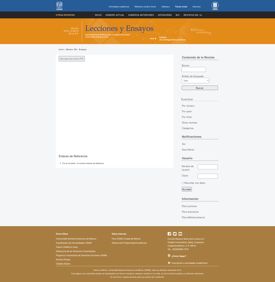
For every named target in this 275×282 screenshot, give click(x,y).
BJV (178, 14)
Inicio (98, 14)
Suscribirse (188, 149)
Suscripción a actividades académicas (190, 262)
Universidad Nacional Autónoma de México (76, 238)
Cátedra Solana (63, 263)
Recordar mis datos (194, 183)
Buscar (185, 65)
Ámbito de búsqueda (193, 76)
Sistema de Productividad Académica (129, 242)
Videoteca (165, 6)
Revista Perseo (63, 259)
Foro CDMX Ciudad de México (126, 238)
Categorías (165, 14)
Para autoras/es (190, 211)
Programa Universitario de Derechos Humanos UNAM (81, 255)
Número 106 (71, 49)
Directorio (197, 6)
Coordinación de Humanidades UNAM (74, 242)
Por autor (187, 111)
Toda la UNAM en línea (66, 246)
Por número (188, 105)
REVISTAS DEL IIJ (193, 14)
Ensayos (83, 49)
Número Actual (115, 14)
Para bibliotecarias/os (193, 217)
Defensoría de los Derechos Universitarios (76, 251)
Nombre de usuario (188, 167)
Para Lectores (189, 206)
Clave (185, 175)
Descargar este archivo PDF (72, 58)
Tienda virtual (181, 6)
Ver (183, 144)
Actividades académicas (119, 6)
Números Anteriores (141, 14)
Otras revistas (65, 14)
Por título (187, 117)
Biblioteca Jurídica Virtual (145, 6)
